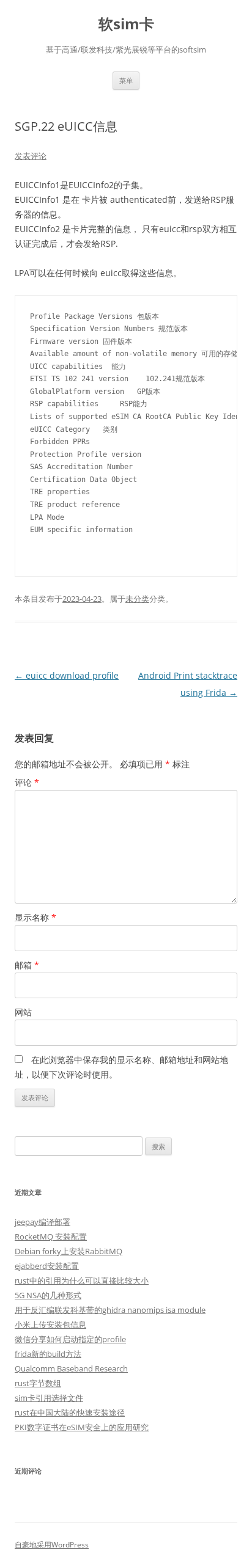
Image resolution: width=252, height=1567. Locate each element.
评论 (27, 782)
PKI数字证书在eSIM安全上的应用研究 (82, 1427)
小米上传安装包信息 (50, 1324)
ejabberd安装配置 (47, 1265)
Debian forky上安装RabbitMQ (68, 1251)
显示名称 (35, 917)
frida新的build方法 (48, 1353)
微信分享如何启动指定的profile (70, 1339)
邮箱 (27, 965)
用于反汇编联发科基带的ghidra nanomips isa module (110, 1309)
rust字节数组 (38, 1383)
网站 (23, 1012)
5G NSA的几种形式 (48, 1295)
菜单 (126, 80)
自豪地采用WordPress (52, 1545)
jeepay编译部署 (42, 1221)
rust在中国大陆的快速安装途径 (70, 1412)
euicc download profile (67, 675)
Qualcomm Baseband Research (71, 1368)
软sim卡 (126, 24)
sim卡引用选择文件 (49, 1397)
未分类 (137, 598)
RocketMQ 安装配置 (51, 1236)
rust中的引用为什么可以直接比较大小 (82, 1280)
